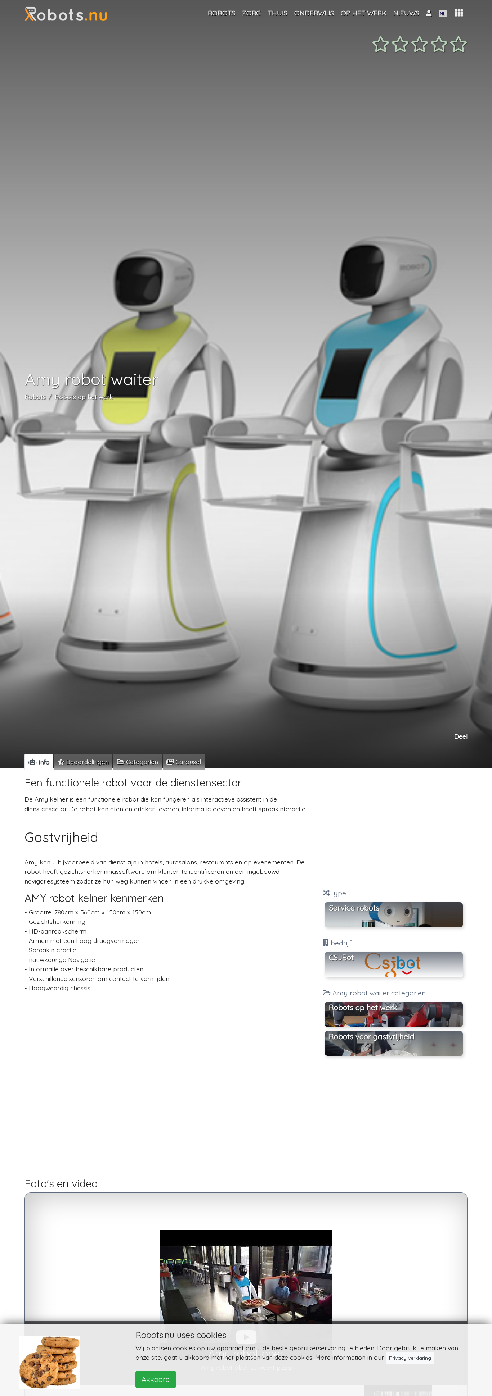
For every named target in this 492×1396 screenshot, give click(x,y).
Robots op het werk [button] (363, 1007)
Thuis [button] (277, 13)
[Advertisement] (394, 829)
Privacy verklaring (410, 1358)
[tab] (38, 762)
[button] (459, 13)
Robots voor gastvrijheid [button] (372, 1036)
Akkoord (156, 1379)
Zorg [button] (251, 13)
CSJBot (341, 957)
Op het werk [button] (363, 13)
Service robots (354, 907)
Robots (35, 397)
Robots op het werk (84, 397)
